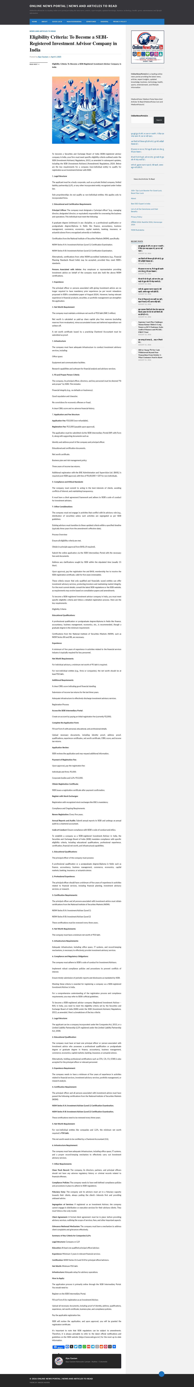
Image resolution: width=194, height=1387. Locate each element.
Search (159, 120)
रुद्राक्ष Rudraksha (74, 21)
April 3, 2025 (56, 57)
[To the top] (161, 1374)
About (44, 21)
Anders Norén (44, 1382)
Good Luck (57, 21)
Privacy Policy (120, 21)
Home (34, 21)
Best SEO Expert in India (140, 204)
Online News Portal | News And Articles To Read (73, 6)
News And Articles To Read (43, 31)
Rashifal (104, 21)
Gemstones (91, 21)
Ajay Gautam (43, 57)
